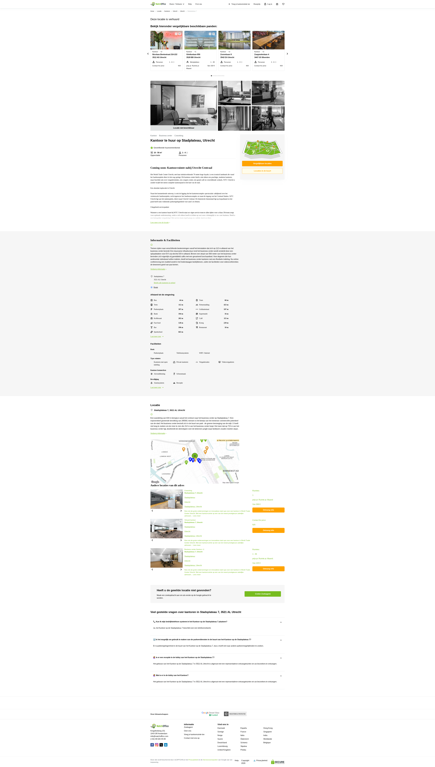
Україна (243, 746)
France (243, 732)
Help (190, 4)
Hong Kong (268, 728)
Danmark (221, 728)
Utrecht (175, 11)
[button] (175, 34)
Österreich (244, 739)
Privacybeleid (193, 760)
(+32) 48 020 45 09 (158, 739)
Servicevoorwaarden (210, 760)
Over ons (198, 4)
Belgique (267, 743)
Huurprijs (257, 4)
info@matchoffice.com (159, 736)
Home (152, 11)
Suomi (220, 739)
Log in (269, 4)
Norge (220, 735)
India (265, 735)
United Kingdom (224, 750)
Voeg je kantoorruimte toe (240, 4)
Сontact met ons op (191, 738)
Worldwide (267, 739)
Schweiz (243, 743)
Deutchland (222, 743)
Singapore (267, 732)
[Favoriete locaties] (283, 4)
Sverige (221, 732)
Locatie (159, 11)
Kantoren (167, 11)
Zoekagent (188, 727)
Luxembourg (223, 746)
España (243, 728)
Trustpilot (153, 703)
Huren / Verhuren (175, 4)
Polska (243, 750)
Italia (242, 735)
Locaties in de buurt (262, 171)
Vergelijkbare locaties (262, 163)
